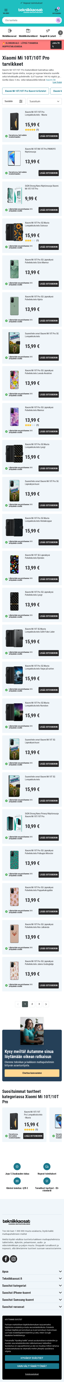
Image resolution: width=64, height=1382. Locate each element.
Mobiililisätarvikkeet (28, 36)
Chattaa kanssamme (32, 1073)
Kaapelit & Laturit (48, 36)
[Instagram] (13, 1258)
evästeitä (18, 1327)
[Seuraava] (60, 32)
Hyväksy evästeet (32, 1358)
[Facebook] (5, 1258)
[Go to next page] (46, 1004)
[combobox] (32, 20)
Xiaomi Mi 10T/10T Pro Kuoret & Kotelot (25, 91)
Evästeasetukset (32, 1374)
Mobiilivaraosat (9, 36)
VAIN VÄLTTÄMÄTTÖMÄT (32, 1366)
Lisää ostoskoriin (49, 136)
